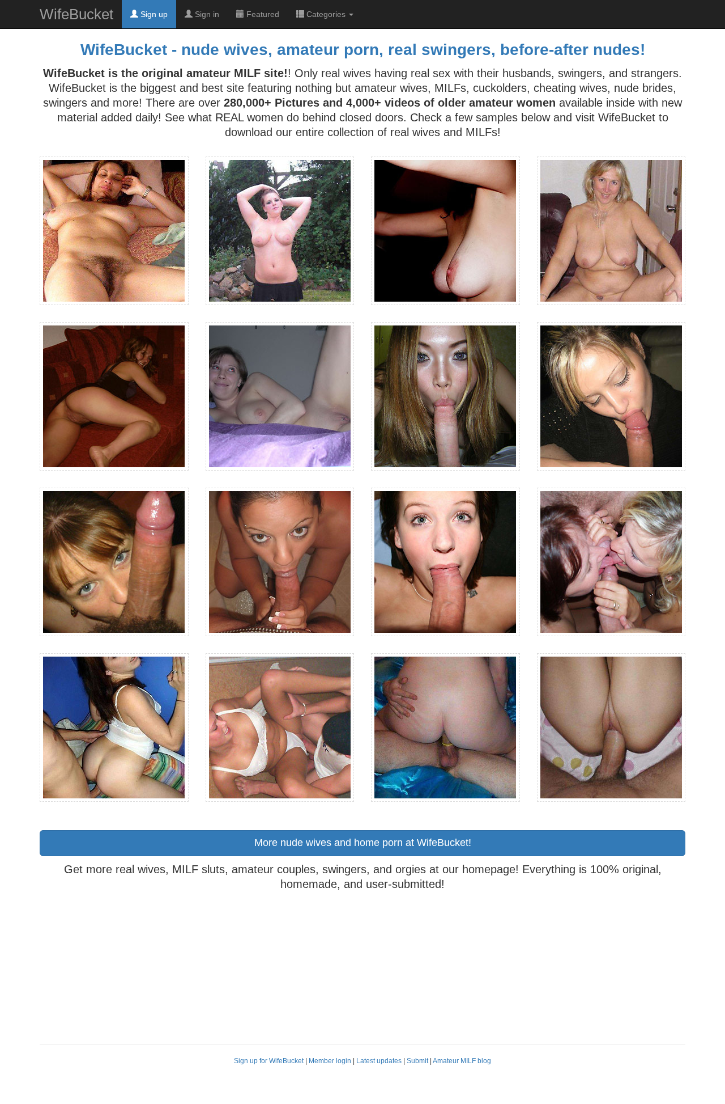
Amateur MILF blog (462, 1061)
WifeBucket (76, 14)
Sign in (206, 14)
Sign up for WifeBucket (269, 1061)
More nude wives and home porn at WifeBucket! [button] (362, 842)
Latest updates (379, 1061)
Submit (417, 1061)
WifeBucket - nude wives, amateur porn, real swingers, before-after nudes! (362, 49)
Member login (330, 1061)
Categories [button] (326, 14)
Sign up (153, 14)
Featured (261, 14)
